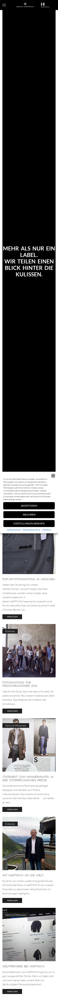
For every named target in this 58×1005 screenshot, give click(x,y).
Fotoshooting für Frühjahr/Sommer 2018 (19, 684)
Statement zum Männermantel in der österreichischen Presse (27, 778)
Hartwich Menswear (15, 725)
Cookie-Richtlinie (14, 529)
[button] (53, 475)
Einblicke (10, 631)
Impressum (46, 529)
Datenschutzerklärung (31, 529)
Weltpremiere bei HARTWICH (23, 966)
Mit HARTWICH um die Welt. (23, 875)
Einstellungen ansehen (29, 523)
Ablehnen (29, 514)
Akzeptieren (29, 505)
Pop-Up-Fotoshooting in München (28, 579)
